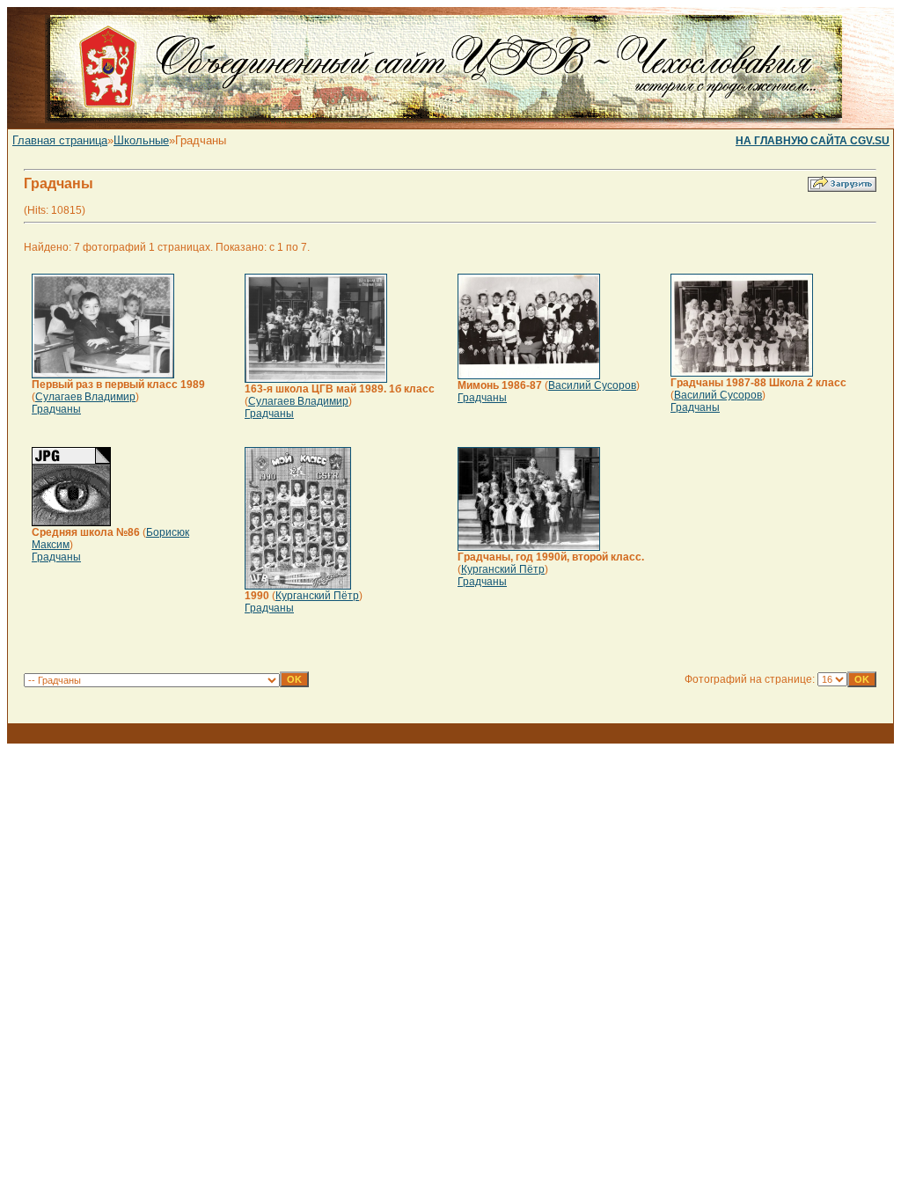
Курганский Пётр (317, 596)
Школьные (141, 140)
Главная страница (59, 140)
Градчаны (56, 409)
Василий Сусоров (592, 385)
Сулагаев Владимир (85, 397)
